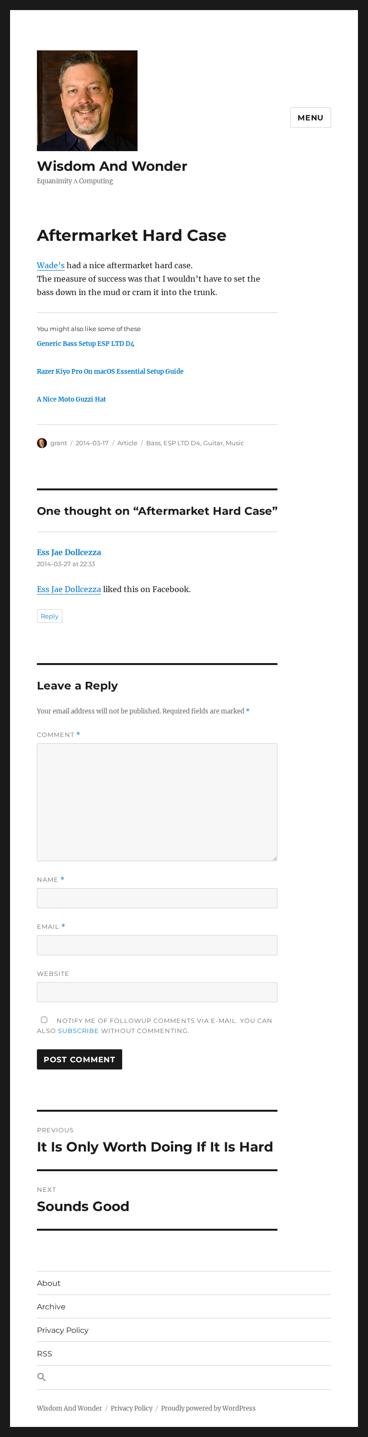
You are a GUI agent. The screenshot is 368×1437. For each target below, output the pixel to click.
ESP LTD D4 (181, 443)
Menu (311, 117)
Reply (49, 616)
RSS (44, 1353)
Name (51, 880)
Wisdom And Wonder (112, 166)
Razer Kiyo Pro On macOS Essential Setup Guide (110, 372)
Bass (153, 443)
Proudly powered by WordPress (208, 1408)
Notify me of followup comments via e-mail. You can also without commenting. (155, 1025)
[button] (184, 1377)
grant (58, 443)
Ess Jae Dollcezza (69, 552)
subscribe (78, 1030)
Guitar (213, 443)
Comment (58, 735)
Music (235, 443)
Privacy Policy (63, 1330)
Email (51, 927)
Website (53, 973)
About (49, 1283)
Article (127, 443)
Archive (51, 1306)
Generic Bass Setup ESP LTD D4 (86, 344)
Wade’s (51, 265)
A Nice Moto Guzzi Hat (71, 399)
